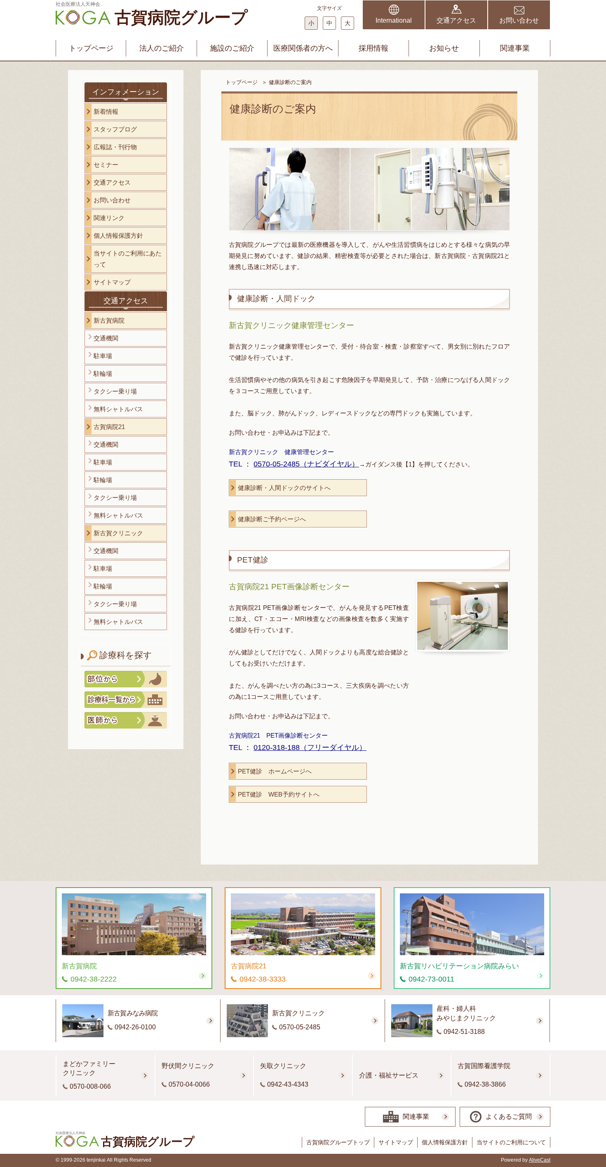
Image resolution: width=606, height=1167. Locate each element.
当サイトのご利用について (511, 1142)
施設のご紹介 (232, 48)
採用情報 (373, 48)
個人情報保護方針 (445, 1142)
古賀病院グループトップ (338, 1142)
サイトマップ (395, 1142)
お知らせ (444, 48)
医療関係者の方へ (303, 48)
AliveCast (539, 1160)
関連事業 (515, 48)
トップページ (91, 48)
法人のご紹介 (161, 48)
